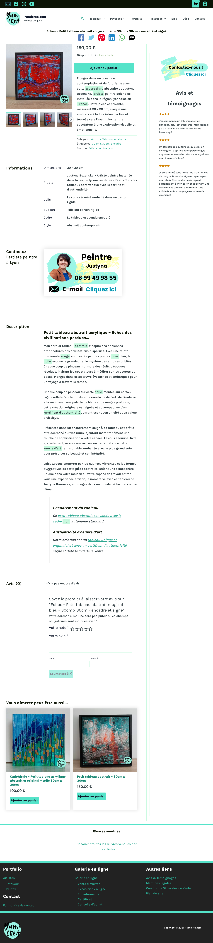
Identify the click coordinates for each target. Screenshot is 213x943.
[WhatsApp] (122, 37)
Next (71, 119)
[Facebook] (16, 4)
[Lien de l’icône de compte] (205, 3)
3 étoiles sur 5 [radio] (81, 629)
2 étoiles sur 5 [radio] (77, 629)
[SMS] (132, 37)
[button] (82, 19)
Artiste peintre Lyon (101, 148)
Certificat (85, 899)
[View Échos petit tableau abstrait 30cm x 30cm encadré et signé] (13, 119)
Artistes (9, 878)
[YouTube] (31, 4)
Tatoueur (12, 884)
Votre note (59, 628)
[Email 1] (8, 4)
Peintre (11, 889)
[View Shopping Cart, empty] (195, 3)
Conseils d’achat (90, 904)
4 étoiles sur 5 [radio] (86, 629)
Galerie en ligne (86, 878)
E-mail (94, 658)
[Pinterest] (101, 37)
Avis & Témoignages (161, 878)
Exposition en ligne (92, 889)
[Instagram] (24, 4)
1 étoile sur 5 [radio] (72, 629)
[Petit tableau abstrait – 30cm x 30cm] (105, 740)
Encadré (116, 143)
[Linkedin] (112, 37)
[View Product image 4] (64, 119)
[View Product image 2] (30, 119)
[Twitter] (91, 37)
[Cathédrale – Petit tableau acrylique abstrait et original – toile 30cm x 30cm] (38, 740)
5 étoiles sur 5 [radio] (90, 629)
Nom (51, 658)
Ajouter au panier (103, 68)
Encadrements (88, 894)
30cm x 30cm (101, 143)
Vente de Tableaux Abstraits (108, 139)
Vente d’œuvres (89, 884)
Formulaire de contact (19, 905)
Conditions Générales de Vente (168, 888)
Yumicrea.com (35, 17)
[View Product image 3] (47, 119)
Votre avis (58, 636)
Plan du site (154, 893)
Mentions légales (158, 883)
